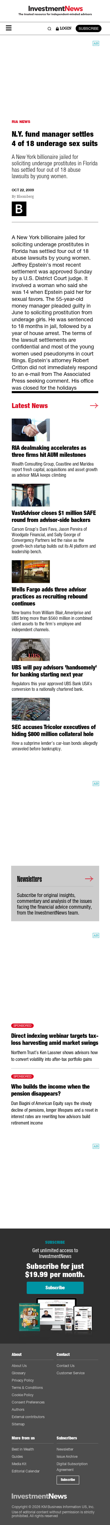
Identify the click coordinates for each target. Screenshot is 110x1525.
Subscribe (68, 1480)
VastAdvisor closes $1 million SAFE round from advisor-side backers (54, 516)
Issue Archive (67, 1456)
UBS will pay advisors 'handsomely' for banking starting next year (54, 671)
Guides (17, 1456)
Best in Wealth (23, 1449)
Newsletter (65, 1449)
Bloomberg (25, 197)
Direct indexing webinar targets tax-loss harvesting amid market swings (54, 1039)
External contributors (28, 1417)
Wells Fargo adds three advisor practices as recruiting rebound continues (49, 596)
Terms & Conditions (27, 1387)
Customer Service (70, 1373)
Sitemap (18, 1424)
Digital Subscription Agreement (72, 1467)
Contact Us (66, 1365)
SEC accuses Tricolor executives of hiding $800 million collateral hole (54, 731)
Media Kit (19, 1464)
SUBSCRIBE (89, 28)
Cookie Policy (22, 1395)
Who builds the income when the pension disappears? (50, 1090)
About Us (19, 1365)
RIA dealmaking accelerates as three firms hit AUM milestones (49, 451)
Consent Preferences (28, 1402)
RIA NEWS (21, 121)
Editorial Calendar (26, 1471)
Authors (18, 1409)
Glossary (19, 1373)
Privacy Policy (23, 1380)
